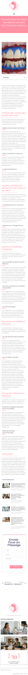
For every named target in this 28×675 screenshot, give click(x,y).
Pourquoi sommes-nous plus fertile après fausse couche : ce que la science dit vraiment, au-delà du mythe (18, 485)
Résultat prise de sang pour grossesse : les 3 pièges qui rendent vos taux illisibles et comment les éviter (18, 508)
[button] (14, 14)
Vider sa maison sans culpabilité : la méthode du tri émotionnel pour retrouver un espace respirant (18, 496)
